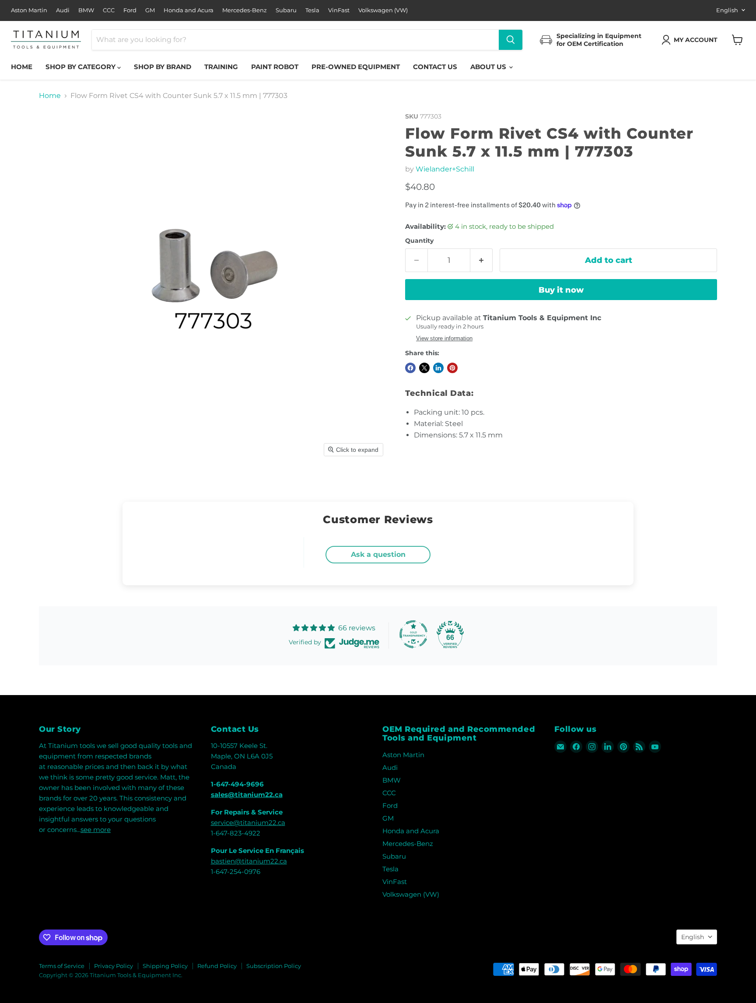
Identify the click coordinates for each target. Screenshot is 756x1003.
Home (21, 67)
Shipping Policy (165, 965)
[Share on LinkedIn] (438, 368)
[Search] (510, 40)
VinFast (339, 10)
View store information (444, 338)
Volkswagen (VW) (383, 10)
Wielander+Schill (445, 169)
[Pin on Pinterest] (452, 368)
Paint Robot (274, 67)
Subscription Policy (273, 965)
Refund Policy (217, 965)
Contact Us (435, 67)
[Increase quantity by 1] (481, 260)
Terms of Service (61, 965)
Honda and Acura (189, 10)
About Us (489, 67)
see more (95, 829)
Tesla (312, 10)
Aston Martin (29, 10)
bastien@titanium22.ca (249, 861)
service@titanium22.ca (248, 822)
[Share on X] (424, 368)
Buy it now (561, 290)
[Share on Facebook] (410, 368)
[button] (691, 40)
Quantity (419, 240)
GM (150, 10)
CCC (109, 10)
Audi (63, 10)
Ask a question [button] (378, 554)
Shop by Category (81, 67)
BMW (86, 10)
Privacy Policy (113, 965)
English (727, 10)
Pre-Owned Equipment (356, 67)
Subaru (286, 10)
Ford (129, 10)
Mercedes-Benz (244, 10)
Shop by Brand (162, 67)
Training (221, 67)
